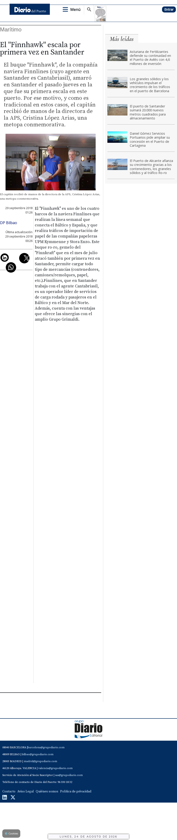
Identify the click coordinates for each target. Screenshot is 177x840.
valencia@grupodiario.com (55, 768)
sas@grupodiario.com (69, 775)
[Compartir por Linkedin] (4, 257)
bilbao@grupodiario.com (37, 754)
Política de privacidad (75, 791)
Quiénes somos (47, 791)
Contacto (8, 791)
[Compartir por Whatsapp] (11, 267)
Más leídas (122, 39)
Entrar (169, 9)
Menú (75, 9)
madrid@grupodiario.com (40, 761)
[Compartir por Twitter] (24, 258)
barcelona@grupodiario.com (46, 747)
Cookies (11, 833)
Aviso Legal (25, 791)
